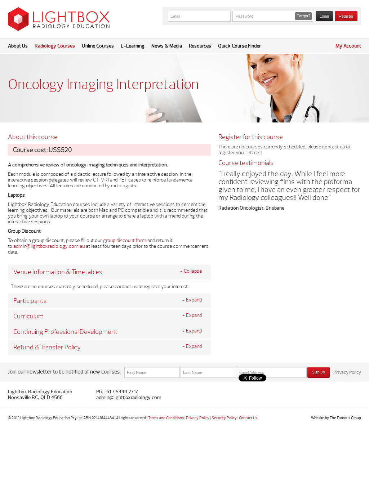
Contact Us (248, 418)
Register (346, 16)
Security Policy (224, 418)
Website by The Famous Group (336, 418)
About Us (18, 46)
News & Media (166, 46)
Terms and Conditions (166, 418)
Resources (200, 46)
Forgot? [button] (303, 16)
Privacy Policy (347, 372)
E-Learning (133, 46)
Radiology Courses (55, 46)
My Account (348, 46)
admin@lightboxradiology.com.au (49, 246)
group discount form (124, 240)
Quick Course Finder (239, 46)
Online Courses (98, 46)
